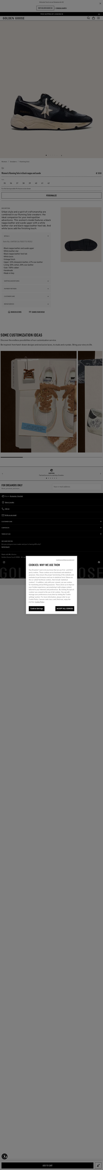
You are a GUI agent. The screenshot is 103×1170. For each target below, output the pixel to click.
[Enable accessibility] (5, 1156)
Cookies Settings (36, 609)
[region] (51, 585)
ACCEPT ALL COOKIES (65, 609)
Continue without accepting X (65, 560)
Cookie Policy (39, 602)
